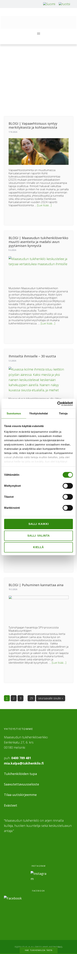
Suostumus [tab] (14, 413)
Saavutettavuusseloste (21, 784)
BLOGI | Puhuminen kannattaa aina (36, 585)
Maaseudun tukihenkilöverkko (38, 22)
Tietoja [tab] (63, 413)
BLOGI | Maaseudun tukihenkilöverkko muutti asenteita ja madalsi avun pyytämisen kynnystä (38, 242)
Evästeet (10, 805)
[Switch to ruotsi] (64, 4)
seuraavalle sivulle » (50, 698)
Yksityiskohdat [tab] (38, 413)
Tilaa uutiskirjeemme (20, 795)
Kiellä (38, 547)
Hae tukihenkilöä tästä (38, 950)
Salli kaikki (38, 523)
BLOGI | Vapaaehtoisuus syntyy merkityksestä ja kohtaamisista (33, 125)
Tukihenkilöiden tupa (20, 774)
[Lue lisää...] (44, 205)
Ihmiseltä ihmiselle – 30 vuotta (32, 356)
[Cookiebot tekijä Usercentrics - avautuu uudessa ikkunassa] (57, 403)
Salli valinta (38, 535)
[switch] (68, 486)
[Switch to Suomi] (49, 4)
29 (32, 698)
